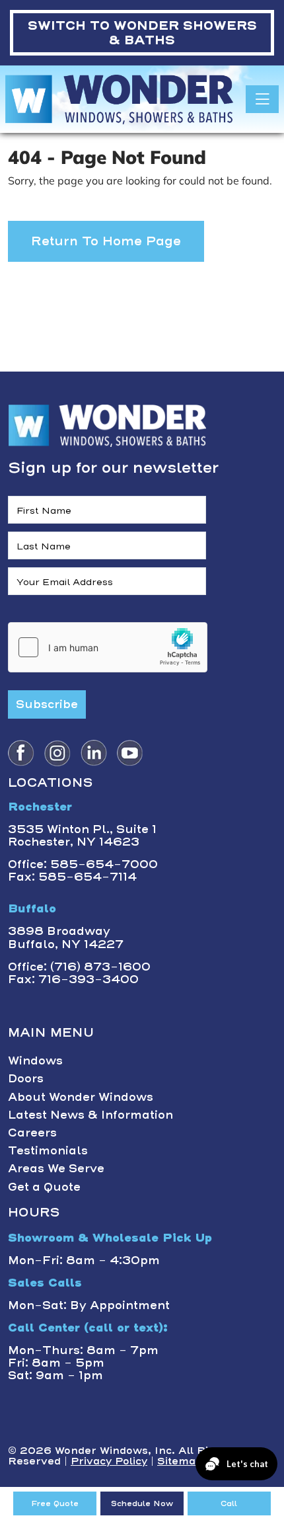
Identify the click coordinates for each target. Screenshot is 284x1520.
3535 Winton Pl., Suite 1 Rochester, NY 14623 (82, 835)
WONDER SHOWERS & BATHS (142, 33)
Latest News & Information (90, 1114)
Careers (32, 1132)
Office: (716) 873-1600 (79, 966)
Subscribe (47, 704)
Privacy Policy (109, 1461)
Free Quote (55, 1503)
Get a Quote (44, 1186)
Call (229, 1503)
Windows (35, 1060)
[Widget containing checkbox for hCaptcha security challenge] (107, 647)
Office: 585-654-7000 (83, 864)
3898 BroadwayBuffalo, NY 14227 (66, 937)
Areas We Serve (56, 1168)
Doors (26, 1078)
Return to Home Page (106, 241)
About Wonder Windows (80, 1096)
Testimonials (48, 1150)
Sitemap (180, 1461)
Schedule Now (142, 1503)
